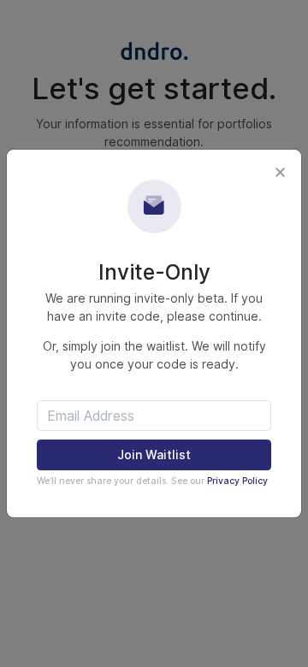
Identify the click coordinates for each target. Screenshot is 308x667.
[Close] (280, 171)
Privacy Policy (237, 480)
